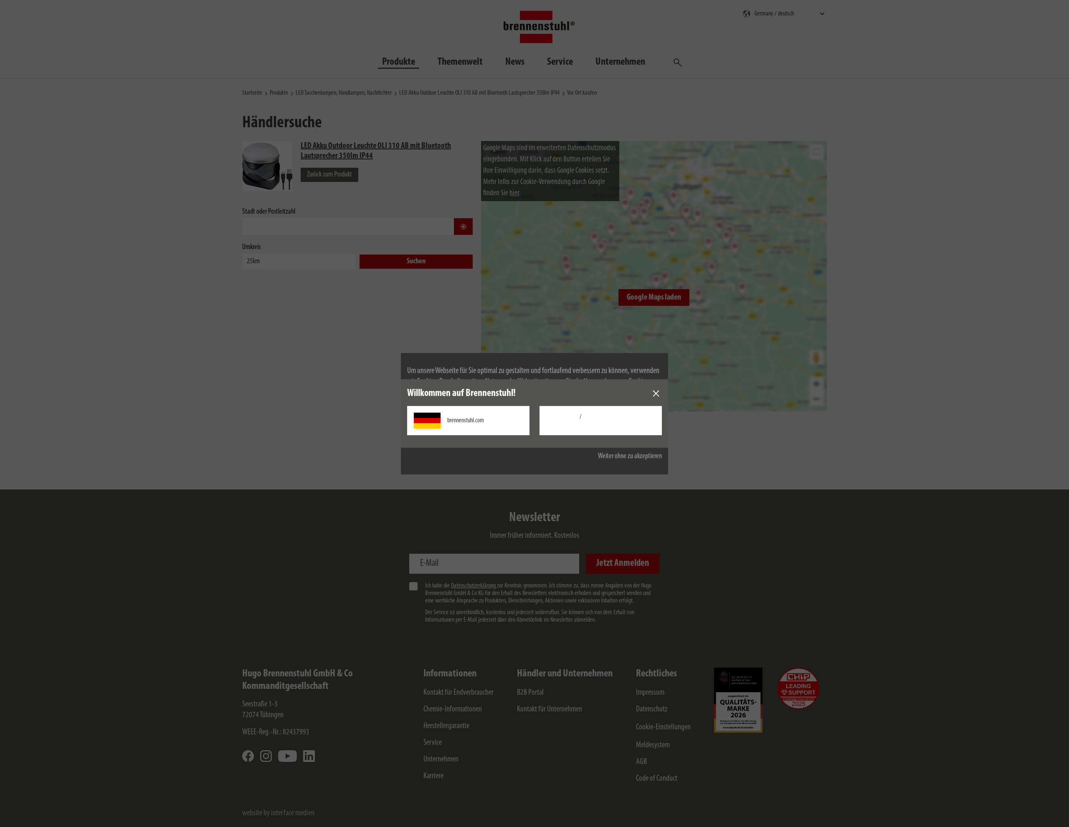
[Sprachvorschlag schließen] (656, 393)
